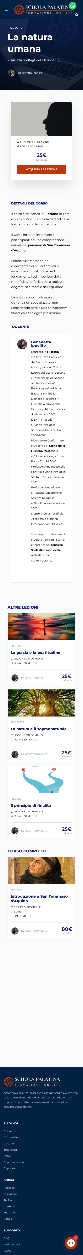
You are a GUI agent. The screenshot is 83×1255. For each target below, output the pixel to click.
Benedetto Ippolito (41, 344)
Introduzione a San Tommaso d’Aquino (39, 898)
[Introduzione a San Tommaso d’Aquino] (41, 870)
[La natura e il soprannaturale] (41, 703)
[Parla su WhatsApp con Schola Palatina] (72, 6)
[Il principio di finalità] (41, 779)
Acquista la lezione (41, 169)
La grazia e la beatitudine (35, 652)
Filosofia (16, 27)
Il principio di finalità (31, 805)
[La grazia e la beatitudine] (41, 626)
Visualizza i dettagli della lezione (31, 60)
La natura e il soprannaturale (39, 729)
